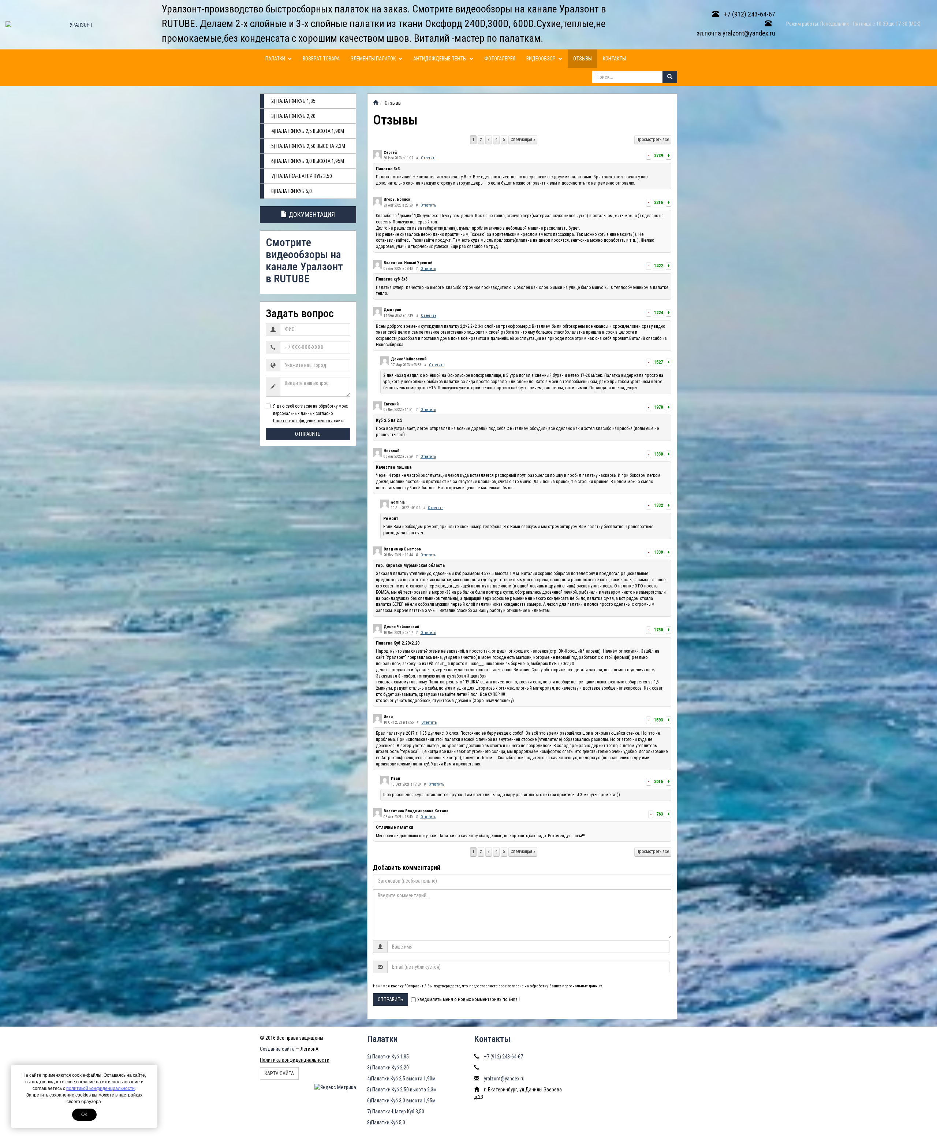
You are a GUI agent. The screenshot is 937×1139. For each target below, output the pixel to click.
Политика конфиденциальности (294, 1060)
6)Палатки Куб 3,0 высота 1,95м (307, 161)
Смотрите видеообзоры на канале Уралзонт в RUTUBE (304, 260)
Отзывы (582, 59)
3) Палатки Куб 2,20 (293, 116)
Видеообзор (541, 59)
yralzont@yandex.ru (504, 1079)
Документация (311, 214)
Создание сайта (277, 1049)
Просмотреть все (653, 139)
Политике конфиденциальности (303, 420)
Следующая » (523, 139)
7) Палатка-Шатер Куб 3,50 (301, 176)
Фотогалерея (499, 59)
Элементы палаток (374, 59)
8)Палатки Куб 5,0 (291, 191)
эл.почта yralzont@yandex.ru (736, 33)
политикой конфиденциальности (100, 1088)
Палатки (275, 59)
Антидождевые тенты (440, 59)
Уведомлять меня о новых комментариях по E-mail (468, 999)
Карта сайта (279, 1073)
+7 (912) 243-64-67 (749, 14)
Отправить (308, 434)
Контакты (614, 59)
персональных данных (582, 986)
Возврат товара (321, 59)
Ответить (428, 158)
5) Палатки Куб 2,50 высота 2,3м (308, 146)
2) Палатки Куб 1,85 (293, 101)
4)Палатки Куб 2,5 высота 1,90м (307, 131)
